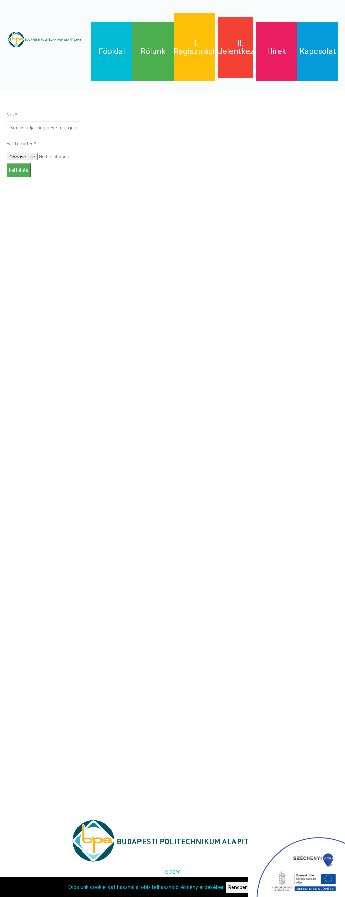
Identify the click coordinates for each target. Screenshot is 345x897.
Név (12, 114)
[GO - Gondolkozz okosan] (46, 39)
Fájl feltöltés (21, 143)
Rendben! (238, 887)
